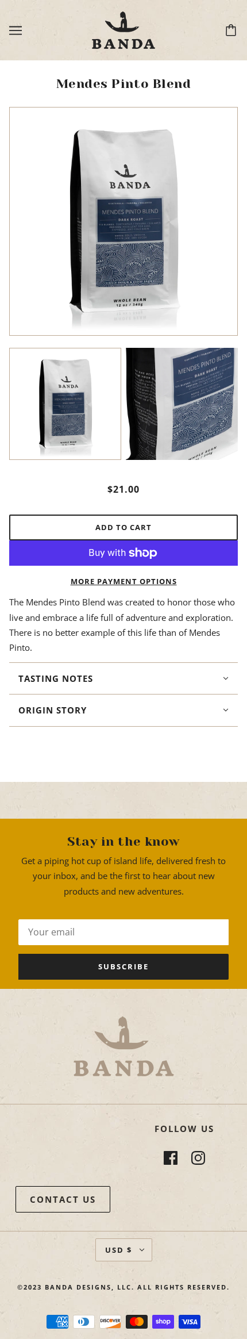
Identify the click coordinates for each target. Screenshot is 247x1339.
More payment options (124, 581)
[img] (170, 1158)
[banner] (123, 29)
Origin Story (52, 710)
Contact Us (63, 1199)
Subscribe (123, 966)
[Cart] (232, 30)
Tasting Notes (55, 678)
